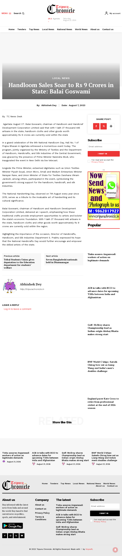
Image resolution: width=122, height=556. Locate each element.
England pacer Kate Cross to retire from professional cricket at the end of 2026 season (103, 403)
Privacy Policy (97, 162)
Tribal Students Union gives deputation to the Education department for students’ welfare (19, 263)
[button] (19, 13)
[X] (103, 126)
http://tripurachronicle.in (32, 289)
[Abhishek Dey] (9, 286)
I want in (102, 154)
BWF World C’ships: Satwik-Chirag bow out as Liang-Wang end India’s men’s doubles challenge (103, 366)
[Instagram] (10, 535)
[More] (111, 126)
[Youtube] (22, 535)
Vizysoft (89, 549)
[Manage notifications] (115, 549)
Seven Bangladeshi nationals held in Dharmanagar (61, 261)
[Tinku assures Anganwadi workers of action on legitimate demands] (104, 241)
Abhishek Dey (49, 105)
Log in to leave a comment (17, 309)
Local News (61, 78)
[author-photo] (4, 461)
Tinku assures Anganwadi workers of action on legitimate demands (101, 257)
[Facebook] (96, 126)
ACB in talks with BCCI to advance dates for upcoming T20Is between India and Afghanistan (103, 292)
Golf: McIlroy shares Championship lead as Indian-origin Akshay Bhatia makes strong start (103, 329)
